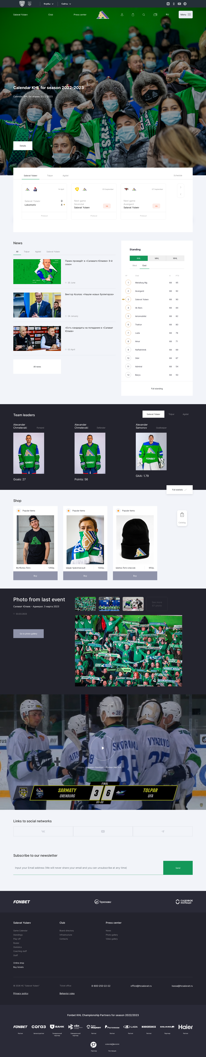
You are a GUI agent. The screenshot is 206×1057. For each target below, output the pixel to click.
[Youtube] (103, 831)
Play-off (17, 939)
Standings (18, 935)
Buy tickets (18, 967)
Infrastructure (66, 935)
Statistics (17, 947)
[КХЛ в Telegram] (185, 4)
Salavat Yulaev (20, 14)
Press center (80, 14)
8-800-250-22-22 (101, 985)
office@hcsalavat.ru (141, 985)
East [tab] (144, 265)
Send (178, 868)
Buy (35, 576)
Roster (16, 943)
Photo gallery (112, 935)
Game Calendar (20, 930)
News (108, 930)
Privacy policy (20, 993)
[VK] (43, 831)
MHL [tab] (157, 258)
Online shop (18, 963)
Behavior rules (67, 993)
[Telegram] (163, 831)
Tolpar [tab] (50, 175)
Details (23, 146)
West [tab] (134, 265)
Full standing (157, 388)
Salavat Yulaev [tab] (30, 175)
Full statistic (178, 489)
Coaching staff (20, 951)
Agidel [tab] (65, 175)
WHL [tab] (175, 258)
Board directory (67, 930)
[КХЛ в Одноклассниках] (174, 4)
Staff (15, 955)
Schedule (178, 175)
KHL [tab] (139, 258)
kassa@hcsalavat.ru (182, 985)
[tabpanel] (103, 91)
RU (167, 14)
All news (37, 366)
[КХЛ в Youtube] (179, 4)
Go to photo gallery (28, 633)
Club (50, 14)
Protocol (44, 216)
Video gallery (112, 939)
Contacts (64, 939)
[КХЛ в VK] (168, 4)
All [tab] (17, 251)
